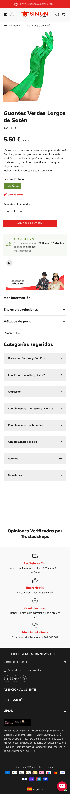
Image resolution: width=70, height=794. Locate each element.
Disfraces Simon (45, 766)
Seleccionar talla (14, 179)
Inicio (7, 25)
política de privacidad (30, 670)
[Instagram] (23, 679)
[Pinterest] (9, 263)
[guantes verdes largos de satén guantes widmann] (36, 66)
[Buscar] (57, 14)
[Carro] (63, 14)
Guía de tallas (15, 194)
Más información (23, 250)
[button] (6, 14)
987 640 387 (51, 637)
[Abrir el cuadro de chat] (62, 786)
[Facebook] (7, 679)
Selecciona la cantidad (17, 204)
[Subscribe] (65, 662)
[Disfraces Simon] (34, 14)
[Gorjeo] (15, 679)
